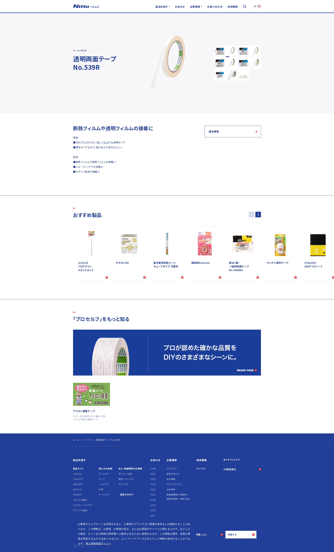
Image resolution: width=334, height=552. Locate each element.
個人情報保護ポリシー (98, 543)
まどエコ (77, 489)
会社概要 (170, 478)
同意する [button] (232, 534)
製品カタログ (126, 494)
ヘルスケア (104, 484)
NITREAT (77, 494)
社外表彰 (170, 489)
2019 (153, 504)
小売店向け (229, 469)
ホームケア (104, 473)
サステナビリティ (174, 484)
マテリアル (123, 484)
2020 (153, 499)
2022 (153, 489)
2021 (153, 494)
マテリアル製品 (80, 510)
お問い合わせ (214, 6)
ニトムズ (86, 6)
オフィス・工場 (125, 473)
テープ (102, 478)
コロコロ (77, 473)
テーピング (104, 494)
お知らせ (180, 6)
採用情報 (233, 6)
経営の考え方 (173, 473)
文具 (101, 489)
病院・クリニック (126, 478)
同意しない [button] (201, 534)
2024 (153, 478)
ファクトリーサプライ (83, 504)
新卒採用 (200, 468)
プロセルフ (78, 478)
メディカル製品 (80, 499)
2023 (153, 484)
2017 (153, 515)
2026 (153, 468)
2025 (153, 473)
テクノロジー (172, 468)
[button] (258, 214)
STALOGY (78, 484)
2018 (153, 510)
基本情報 (214, 131)
